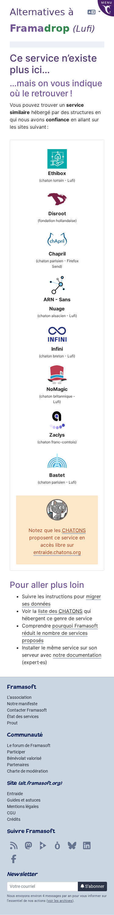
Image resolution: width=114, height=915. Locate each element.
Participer (16, 751)
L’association (19, 697)
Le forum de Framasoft (28, 745)
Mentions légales (23, 806)
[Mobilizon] (57, 848)
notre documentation (77, 655)
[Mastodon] (28, 848)
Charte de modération (27, 771)
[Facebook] (13, 862)
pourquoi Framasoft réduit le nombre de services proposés (60, 633)
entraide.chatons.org (57, 552)
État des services (23, 716)
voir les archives (60, 901)
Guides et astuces (23, 800)
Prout (12, 722)
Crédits (13, 819)
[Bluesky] (72, 848)
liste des (60, 611)
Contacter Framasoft (27, 710)
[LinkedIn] (86, 848)
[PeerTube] (43, 848)
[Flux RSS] (13, 848)
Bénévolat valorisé (24, 758)
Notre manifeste (22, 703)
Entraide (15, 793)
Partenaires (18, 764)
